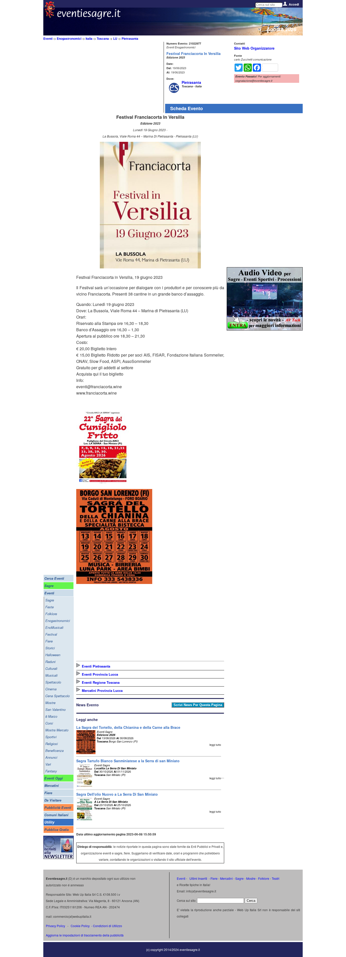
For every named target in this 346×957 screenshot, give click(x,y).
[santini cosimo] (114, 582)
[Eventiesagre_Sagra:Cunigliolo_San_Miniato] (102, 483)
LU (115, 38)
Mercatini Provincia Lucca (102, 690)
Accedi (294, 4)
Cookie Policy (80, 926)
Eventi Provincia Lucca (100, 674)
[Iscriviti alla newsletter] (58, 857)
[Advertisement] (119, 77)
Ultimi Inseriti (198, 878)
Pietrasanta (130, 38)
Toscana (103, 38)
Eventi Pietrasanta (96, 666)
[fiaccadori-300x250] (265, 329)
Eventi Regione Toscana (101, 682)
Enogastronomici (69, 38)
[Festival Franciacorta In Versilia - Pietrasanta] (150, 267)
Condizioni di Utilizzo (107, 926)
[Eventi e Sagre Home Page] (50, 16)
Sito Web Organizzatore (254, 48)
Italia (89, 38)
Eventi (47, 38)
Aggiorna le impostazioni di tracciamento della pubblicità (85, 935)
